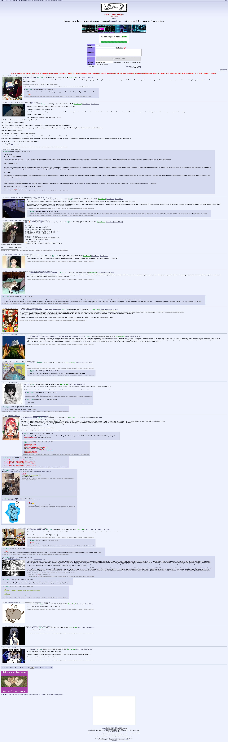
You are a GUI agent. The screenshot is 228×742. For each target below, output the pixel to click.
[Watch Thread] (82, 77)
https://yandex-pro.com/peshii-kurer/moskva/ (35, 447)
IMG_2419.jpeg (37, 647)
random (25, 0)
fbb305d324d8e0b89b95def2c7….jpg (37, 334)
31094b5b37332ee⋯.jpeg (14, 648)
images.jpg (35, 254)
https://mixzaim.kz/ (34, 449)
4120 (66, 417)
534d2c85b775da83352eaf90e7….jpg (38, 220)
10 (31, 151)
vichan (112, 727)
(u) (51, 75)
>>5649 (24, 474)
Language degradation (31, 417)
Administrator (111, 734)
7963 (57, 384)
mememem (33, 604)
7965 (95, 199)
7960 (66, 627)
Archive (102, 64)
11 (26, 667)
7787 (31, 557)
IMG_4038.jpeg (34, 382)
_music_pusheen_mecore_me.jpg (40, 602)
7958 (64, 649)
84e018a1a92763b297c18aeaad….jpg (41, 197)
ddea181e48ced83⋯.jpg (14, 626)
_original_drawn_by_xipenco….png (40, 471)
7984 (54, 89)
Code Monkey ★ (116, 731)
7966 (32, 470)
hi (28, 384)
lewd (39, 0)
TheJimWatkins (123, 734)
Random (50, 667)
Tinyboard (108, 727)
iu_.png (34, 361)
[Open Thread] (73, 77)
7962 (31, 586)
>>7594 (29, 94)
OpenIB (120, 727)
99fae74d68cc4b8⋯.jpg (14, 271)
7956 (52, 433)
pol (46, 0)
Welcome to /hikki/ (35, 104)
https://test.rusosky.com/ (30, 437)
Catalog (114, 18)
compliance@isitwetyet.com (119, 738)
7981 (32, 296)
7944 (31, 579)
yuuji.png (35, 499)
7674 (58, 540)
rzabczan (55, 0)
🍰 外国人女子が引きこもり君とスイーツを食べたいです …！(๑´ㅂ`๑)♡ (47, 222)
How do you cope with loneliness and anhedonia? (44, 272)
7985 (95, 222)
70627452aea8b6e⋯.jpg (14, 416)
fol (32, 0)
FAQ (140, 67)
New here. (33, 362)
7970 (64, 362)
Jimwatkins (117, 734)
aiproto (29, 0)
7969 (32, 407)
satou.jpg (33, 102)
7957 (52, 442)
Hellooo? (32, 649)
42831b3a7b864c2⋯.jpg (14, 102)
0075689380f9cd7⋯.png (14, 471)
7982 (80, 256)
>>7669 (32, 542)
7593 (65, 77)
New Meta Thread (31, 77)
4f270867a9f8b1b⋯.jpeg (14, 308)
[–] (24, 77)
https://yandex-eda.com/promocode (33, 445)
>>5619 (29, 502)
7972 (114, 336)
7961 (65, 604)
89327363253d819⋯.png (14, 500)
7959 (31, 457)
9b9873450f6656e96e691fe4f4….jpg (37, 528)
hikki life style (34, 627)
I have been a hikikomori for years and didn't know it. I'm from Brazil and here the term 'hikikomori (57, 336)
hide (6, 75)
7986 (57, 211)
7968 (55, 399)
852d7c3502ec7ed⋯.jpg (14, 197)
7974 (90, 309)
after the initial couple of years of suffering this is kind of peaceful (48, 199)
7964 (55, 392)
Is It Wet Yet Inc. (114, 740)
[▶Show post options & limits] (133, 66)
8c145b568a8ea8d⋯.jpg (14, 602)
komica (36, 0)
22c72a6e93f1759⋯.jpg (14, 76)
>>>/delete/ (127, 739)
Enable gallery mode (223, 70)
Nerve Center (43, 667)
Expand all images (223, 69)
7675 (31, 548)
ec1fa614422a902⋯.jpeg (14, 382)
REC (124, 47)
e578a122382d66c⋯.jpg (14, 335)
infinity (116, 727)
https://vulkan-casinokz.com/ (16, 460)
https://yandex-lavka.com (30, 452)
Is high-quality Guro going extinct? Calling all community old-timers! (42, 309)
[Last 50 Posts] (81, 417)
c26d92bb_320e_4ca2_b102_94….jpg (41, 626)
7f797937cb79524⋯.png (14, 361)
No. (63, 77)
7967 (32, 498)
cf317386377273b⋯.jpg (14, 220)
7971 (58, 371)
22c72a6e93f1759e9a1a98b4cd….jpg (41, 75)
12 (28, 667)
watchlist (60, 0)
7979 (86, 272)
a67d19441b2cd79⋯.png (14, 559)
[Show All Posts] (90, 77)
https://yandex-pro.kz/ (30, 444)
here (12, 144)
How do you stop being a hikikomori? (40, 256)
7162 (74, 529)
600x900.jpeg (35, 308)
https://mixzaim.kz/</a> (46, 449)
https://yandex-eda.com (30, 451)
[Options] (226, 0)
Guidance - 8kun (105, 734)
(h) (49, 75)
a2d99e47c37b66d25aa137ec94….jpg (41, 271)
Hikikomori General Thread (37, 529)
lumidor (43, 0)
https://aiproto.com (117, 21)
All (2, 667)
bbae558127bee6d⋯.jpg (14, 254)
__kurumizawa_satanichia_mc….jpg (40, 416)
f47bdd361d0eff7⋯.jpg (14, 528)
